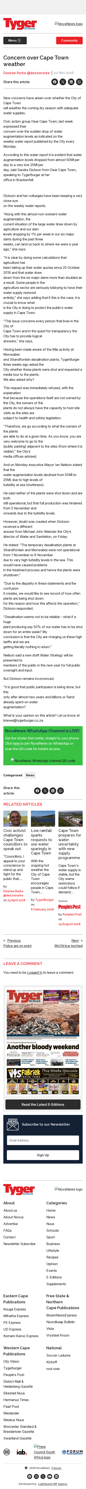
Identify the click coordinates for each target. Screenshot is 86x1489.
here (16, 743)
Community (69, 40)
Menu (10, 40)
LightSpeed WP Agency (52, 1483)
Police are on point (17, 946)
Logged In (34, 972)
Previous (14, 940)
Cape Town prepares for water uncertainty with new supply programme (69, 844)
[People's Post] (69, 907)
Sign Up (43, 1155)
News (30, 775)
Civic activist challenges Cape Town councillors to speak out (15, 839)
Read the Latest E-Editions (43, 1104)
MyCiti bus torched (68, 946)
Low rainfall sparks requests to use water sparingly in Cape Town (41, 841)
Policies (56, 1468)
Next (75, 940)
